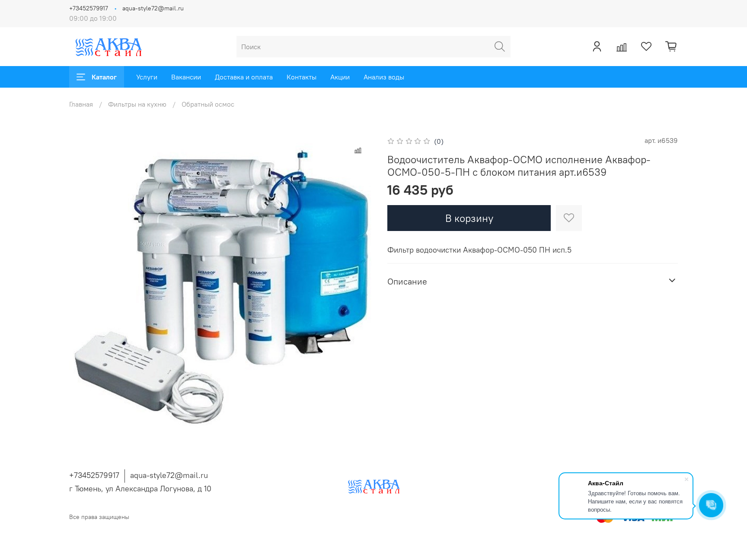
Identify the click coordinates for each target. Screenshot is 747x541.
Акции (340, 77)
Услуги (146, 77)
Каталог (104, 77)
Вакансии (186, 77)
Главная (81, 104)
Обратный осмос (208, 104)
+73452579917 (88, 8)
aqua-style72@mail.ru (153, 8)
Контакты (301, 77)
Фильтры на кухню (137, 104)
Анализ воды (384, 77)
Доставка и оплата (244, 77)
